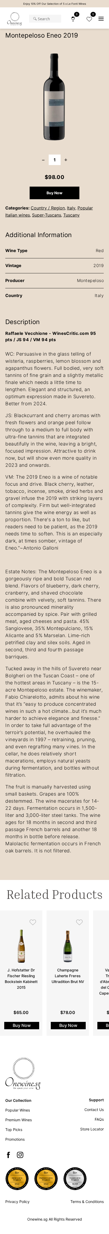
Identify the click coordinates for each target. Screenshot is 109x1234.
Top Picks (13, 1130)
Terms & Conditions (87, 1202)
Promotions (15, 1139)
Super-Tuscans (46, 215)
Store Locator (92, 1129)
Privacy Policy (17, 1202)
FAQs (99, 1119)
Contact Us (94, 1110)
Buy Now (54, 193)
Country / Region (48, 208)
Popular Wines (17, 1110)
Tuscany (71, 215)
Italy (71, 208)
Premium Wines (18, 1120)
